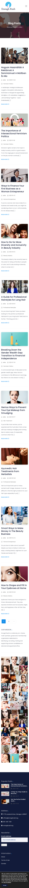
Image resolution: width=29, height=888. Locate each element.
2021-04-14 (12, 538)
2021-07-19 (12, 362)
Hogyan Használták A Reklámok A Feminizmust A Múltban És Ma (13, 72)
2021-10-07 (12, 195)
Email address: (6, 836)
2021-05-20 (12, 478)
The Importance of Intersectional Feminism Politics (14, 133)
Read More (4, 104)
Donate (3, 863)
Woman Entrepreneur (9, 199)
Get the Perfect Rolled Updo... (18, 800)
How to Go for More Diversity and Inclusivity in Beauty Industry (13, 245)
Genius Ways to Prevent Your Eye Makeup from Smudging (13, 410)
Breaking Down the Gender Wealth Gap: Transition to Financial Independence (13, 354)
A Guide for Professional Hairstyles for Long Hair (14, 298)
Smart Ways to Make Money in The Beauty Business (12, 531)
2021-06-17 (12, 417)
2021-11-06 (12, 140)
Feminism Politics (8, 84)
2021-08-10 (12, 304)
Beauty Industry (7, 255)
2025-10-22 (12, 80)
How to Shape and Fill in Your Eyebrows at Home (14, 587)
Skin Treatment (7, 421)
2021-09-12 (12, 252)
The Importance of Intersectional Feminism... (19, 785)
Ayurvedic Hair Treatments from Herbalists (10, 471)
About (3, 857)
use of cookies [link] (7, 882)
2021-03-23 (12, 592)
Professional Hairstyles (9, 307)
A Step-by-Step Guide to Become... (19, 792)
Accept (4, 885)
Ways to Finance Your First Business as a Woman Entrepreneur (12, 188)
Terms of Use (5, 860)
